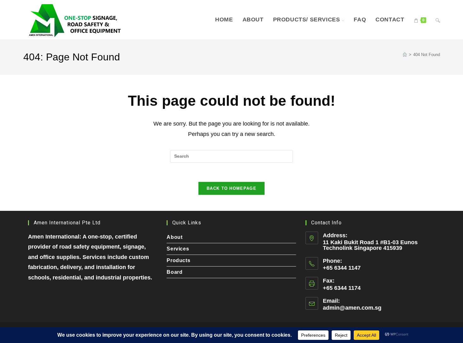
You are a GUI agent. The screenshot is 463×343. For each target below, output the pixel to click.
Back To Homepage (231, 188)
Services (178, 248)
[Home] (405, 54)
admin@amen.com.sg (352, 308)
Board (174, 272)
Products (178, 260)
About (174, 237)
